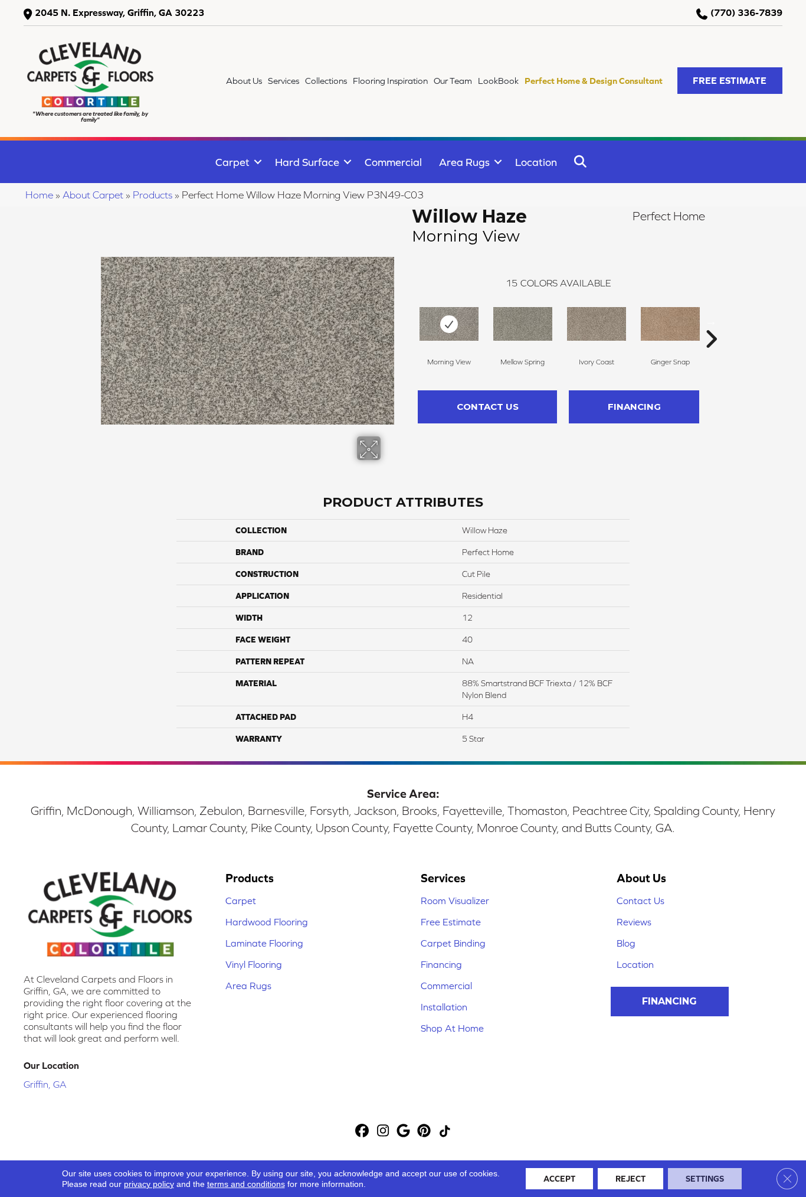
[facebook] (362, 1131)
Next (711, 321)
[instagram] (383, 1131)
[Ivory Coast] (596, 324)
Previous (406, 321)
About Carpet (93, 195)
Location (536, 162)
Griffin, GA (45, 1084)
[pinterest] (424, 1131)
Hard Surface (307, 162)
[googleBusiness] (403, 1131)
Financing (634, 406)
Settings (705, 1178)
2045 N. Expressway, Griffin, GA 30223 (119, 12)
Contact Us (488, 406)
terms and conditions (246, 1184)
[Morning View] (449, 324)
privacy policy (149, 1184)
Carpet (232, 162)
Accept (559, 1178)
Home (39, 195)
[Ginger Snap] (670, 324)
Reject (630, 1178)
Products (152, 195)
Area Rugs (464, 162)
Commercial (393, 162)
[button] (729, 80)
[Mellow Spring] (522, 324)
